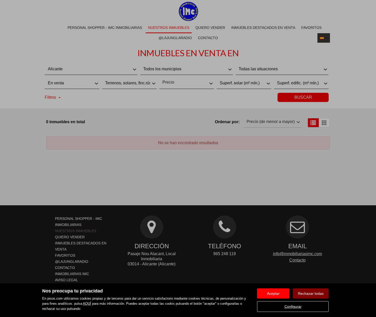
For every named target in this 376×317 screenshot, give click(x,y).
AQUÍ (87, 303)
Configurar (293, 306)
